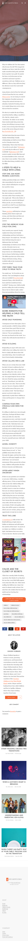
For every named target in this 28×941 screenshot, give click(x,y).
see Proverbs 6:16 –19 (9, 131)
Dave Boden (10, 820)
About (3, 931)
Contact (4, 933)
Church (4, 910)
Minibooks (4, 905)
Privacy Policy (5, 935)
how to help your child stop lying (11, 611)
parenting (6, 614)
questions (9, 211)
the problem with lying (17, 614)
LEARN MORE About (14, 599)
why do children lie (19, 616)
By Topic (4, 912)
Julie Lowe (10, 786)
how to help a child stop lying (10, 608)
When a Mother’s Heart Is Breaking (14, 783)
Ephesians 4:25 (14, 152)
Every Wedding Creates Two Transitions (14, 750)
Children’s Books (6, 907)
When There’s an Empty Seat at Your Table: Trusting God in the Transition (14, 852)
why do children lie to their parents (12, 619)
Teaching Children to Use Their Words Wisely (12, 681)
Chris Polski (10, 753)
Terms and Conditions (7, 937)
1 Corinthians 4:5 (7, 519)
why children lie (7, 616)
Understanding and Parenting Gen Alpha (14, 816)
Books (3, 903)
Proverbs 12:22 (18, 278)
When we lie (6, 97)
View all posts (11, 697)
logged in (13, 711)
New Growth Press (15, 882)
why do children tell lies (9, 622)
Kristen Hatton (10, 856)
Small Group (5, 909)
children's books (15, 605)
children (6, 605)
